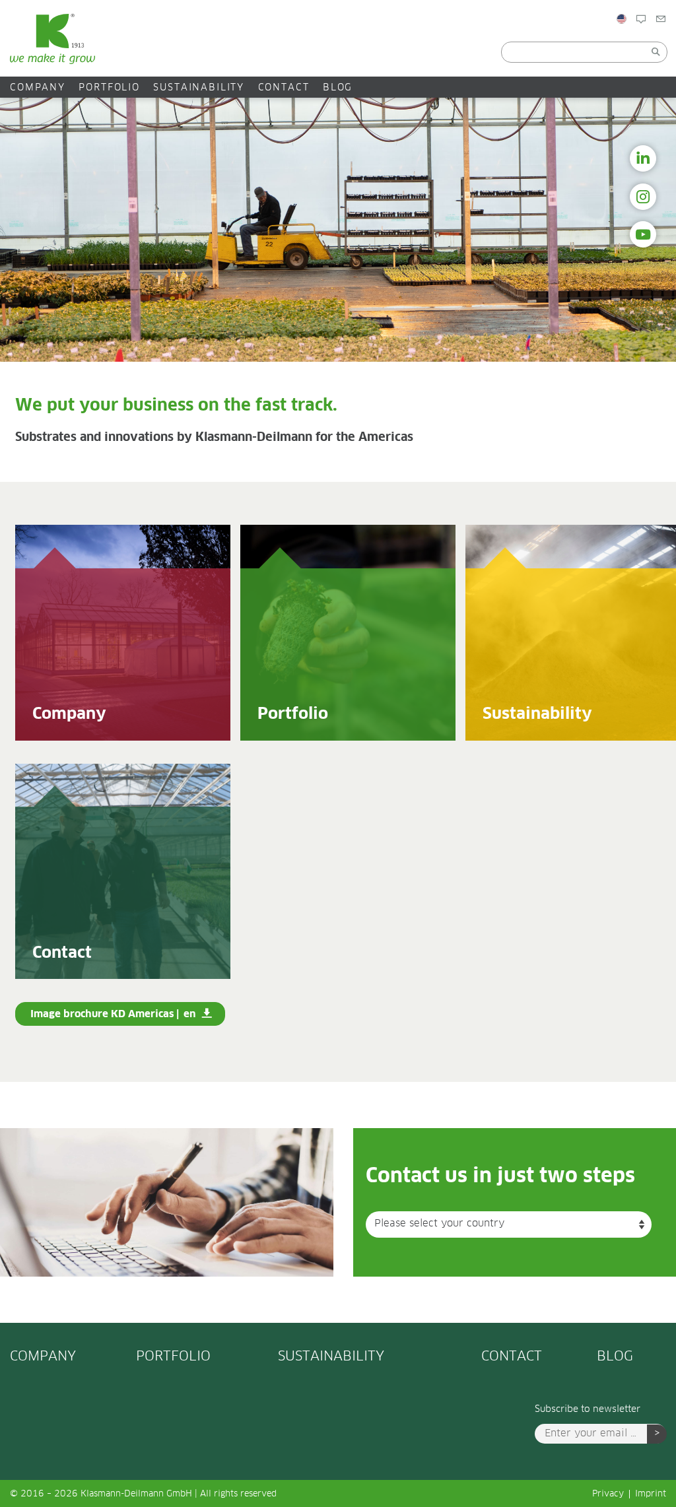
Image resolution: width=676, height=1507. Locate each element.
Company (37, 87)
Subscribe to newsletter (587, 1409)
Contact (284, 87)
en (189, 1014)
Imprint (650, 1494)
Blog (656, 47)
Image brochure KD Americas (102, 1014)
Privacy (608, 1494)
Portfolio (109, 87)
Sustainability (198, 87)
